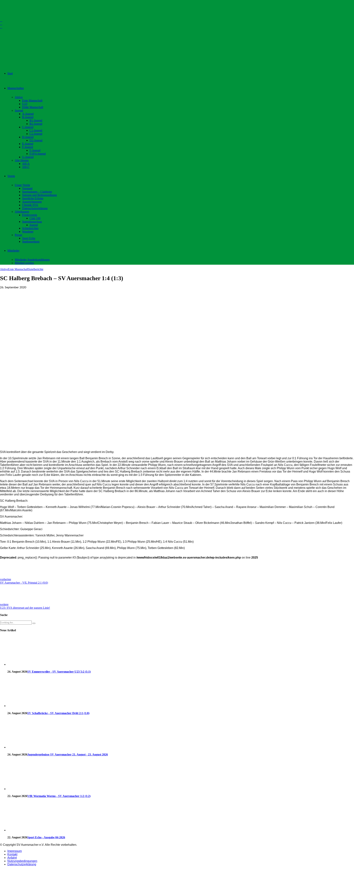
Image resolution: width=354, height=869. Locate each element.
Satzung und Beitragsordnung (39, 195)
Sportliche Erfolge (32, 198)
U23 (24, 103)
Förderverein (29, 215)
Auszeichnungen (32, 201)
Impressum (14, 851)
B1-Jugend (36, 120)
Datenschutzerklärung (35, 208)
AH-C (26, 167)
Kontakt (12, 854)
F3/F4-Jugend (38, 153)
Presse (18, 234)
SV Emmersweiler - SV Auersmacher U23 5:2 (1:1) (59, 671)
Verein (11, 176)
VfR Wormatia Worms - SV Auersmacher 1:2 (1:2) (59, 796)
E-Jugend (27, 143)
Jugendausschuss (32, 221)
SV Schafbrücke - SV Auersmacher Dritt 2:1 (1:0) (58, 713)
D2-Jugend (36, 140)
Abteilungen (22, 211)
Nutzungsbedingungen (22, 861)
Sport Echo (28, 238)
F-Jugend (27, 147)
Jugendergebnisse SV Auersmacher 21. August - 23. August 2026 (67, 754)
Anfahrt (12, 857)
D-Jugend (28, 137)
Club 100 (35, 218)
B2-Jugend (36, 123)
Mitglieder (13, 250)
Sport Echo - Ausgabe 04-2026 (46, 837)
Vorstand (27, 188)
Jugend (19, 110)
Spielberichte (35, 269)
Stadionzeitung (30, 241)
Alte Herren (22, 160)
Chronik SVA (30, 205)
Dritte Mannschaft (32, 107)
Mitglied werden (24, 263)
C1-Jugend (36, 130)
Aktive (19, 97)
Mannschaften (15, 88)
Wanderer (27, 231)
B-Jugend (27, 117)
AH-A (26, 163)
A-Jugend (28, 113)
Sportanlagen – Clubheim (37, 191)
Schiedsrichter (30, 228)
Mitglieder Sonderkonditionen (32, 259)
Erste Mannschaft (32, 100)
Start (10, 73)
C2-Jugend (36, 133)
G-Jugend (28, 157)
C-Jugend (27, 127)
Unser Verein (22, 185)
